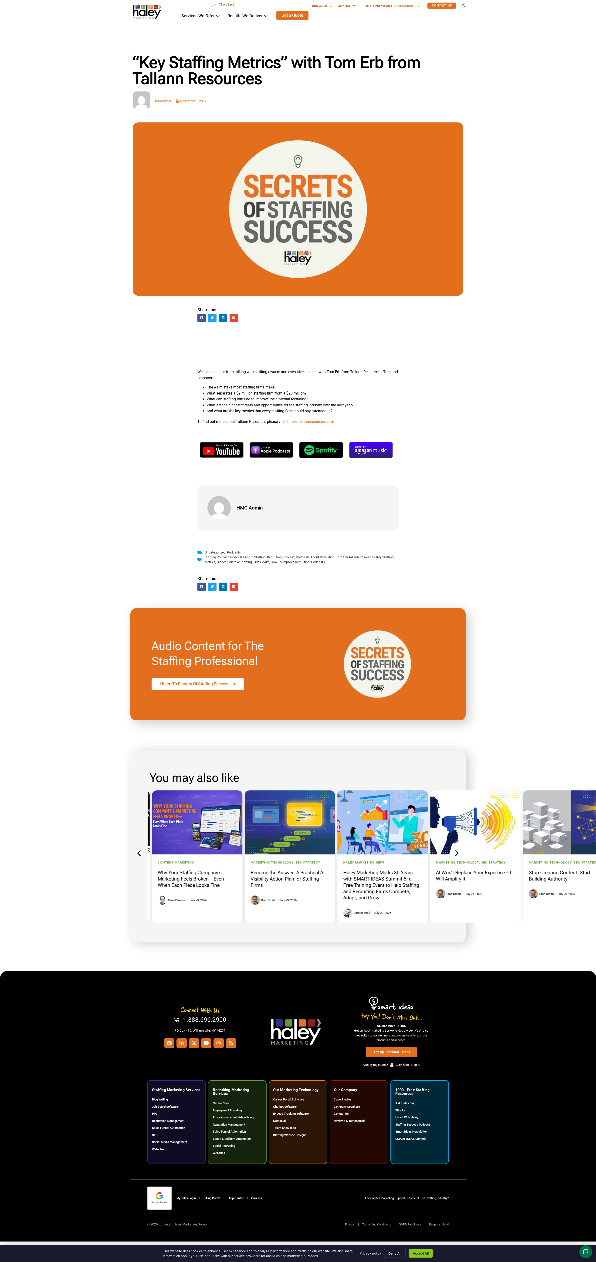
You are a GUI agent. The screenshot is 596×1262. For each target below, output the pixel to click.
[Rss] (231, 1043)
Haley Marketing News (360, 862)
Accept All (421, 1253)
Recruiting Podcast (281, 557)
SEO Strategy (303, 862)
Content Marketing (171, 862)
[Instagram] (218, 1043)
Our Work (319, 6)
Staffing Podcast (217, 557)
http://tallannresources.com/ (311, 421)
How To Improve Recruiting (290, 562)
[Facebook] (169, 1043)
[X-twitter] (194, 1043)
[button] (463, 5)
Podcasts (234, 552)
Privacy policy (370, 1253)
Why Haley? (347, 6)
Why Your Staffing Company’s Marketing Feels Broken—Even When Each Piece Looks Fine (186, 879)
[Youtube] (206, 1043)
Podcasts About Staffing (248, 557)
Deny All (394, 1253)
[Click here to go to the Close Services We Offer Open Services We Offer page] (218, 16)
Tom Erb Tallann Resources (355, 557)
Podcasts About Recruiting (315, 557)
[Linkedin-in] (181, 1043)
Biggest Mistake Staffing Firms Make (243, 562)
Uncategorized (215, 552)
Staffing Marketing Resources (390, 6)
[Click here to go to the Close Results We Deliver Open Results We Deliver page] (266, 16)
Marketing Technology (267, 862)
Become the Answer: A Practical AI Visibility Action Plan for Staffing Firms (283, 879)
